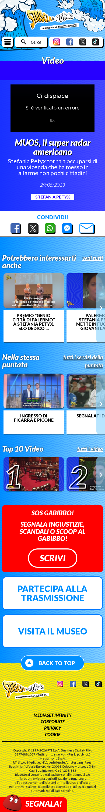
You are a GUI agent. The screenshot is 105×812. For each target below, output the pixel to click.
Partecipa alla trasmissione (53, 593)
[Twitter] (82, 41)
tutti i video (90, 449)
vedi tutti (92, 258)
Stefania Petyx (52, 196)
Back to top (56, 663)
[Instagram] (56, 41)
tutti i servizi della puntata (83, 361)
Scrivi (52, 558)
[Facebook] (69, 41)
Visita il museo (52, 631)
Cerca (36, 41)
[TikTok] (95, 41)
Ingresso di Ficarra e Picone (34, 418)
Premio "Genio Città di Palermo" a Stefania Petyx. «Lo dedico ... (33, 322)
